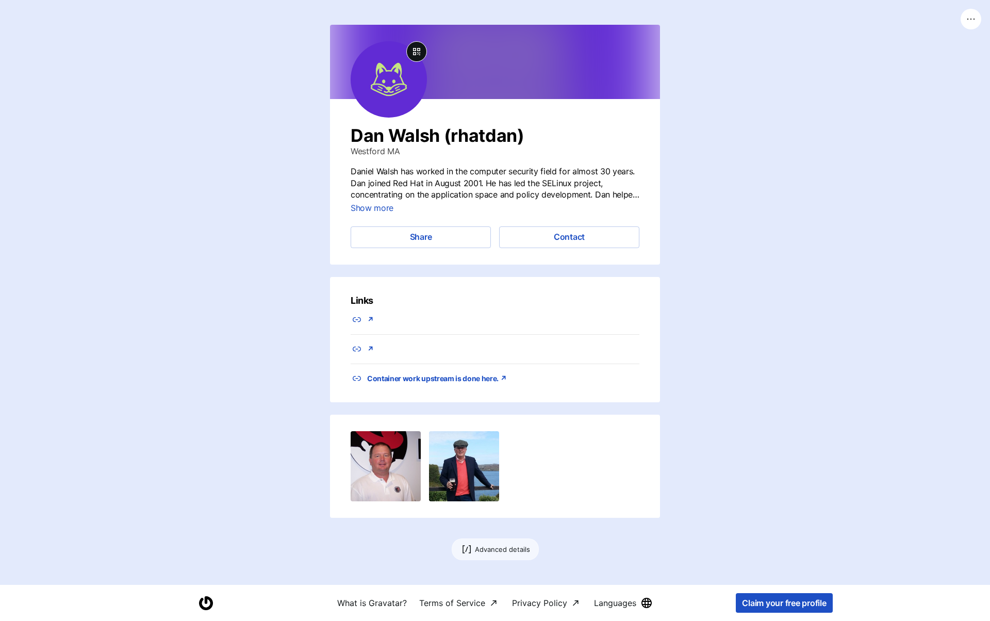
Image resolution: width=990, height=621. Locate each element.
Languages (615, 603)
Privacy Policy (539, 603)
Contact (569, 237)
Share (421, 237)
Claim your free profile (784, 603)
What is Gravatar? (372, 603)
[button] (386, 466)
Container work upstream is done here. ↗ (437, 378)
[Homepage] (206, 603)
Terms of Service (452, 603)
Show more (372, 208)
